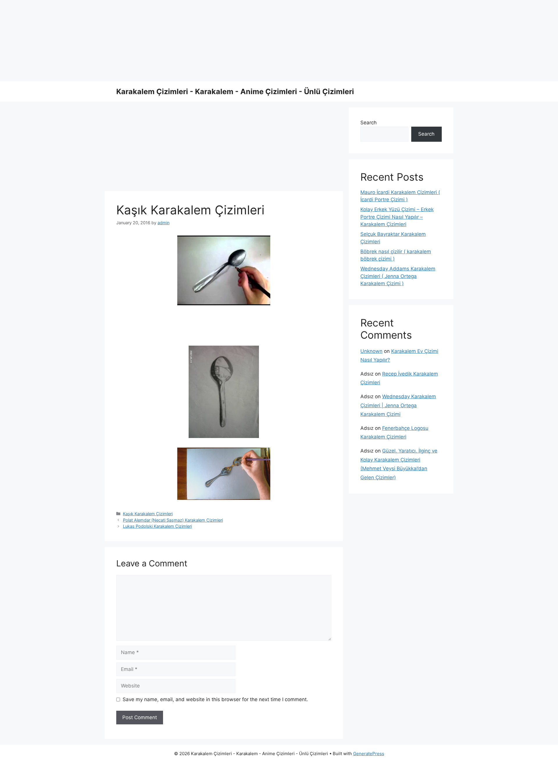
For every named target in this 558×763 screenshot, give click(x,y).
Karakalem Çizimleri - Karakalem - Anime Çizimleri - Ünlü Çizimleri (235, 91)
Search (368, 122)
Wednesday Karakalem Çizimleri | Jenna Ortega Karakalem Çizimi (398, 405)
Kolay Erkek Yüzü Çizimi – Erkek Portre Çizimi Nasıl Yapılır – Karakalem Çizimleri (397, 217)
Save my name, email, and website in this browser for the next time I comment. (215, 699)
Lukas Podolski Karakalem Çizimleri (157, 526)
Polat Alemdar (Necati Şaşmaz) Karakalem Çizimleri (173, 520)
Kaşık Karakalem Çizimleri (148, 513)
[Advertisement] (174, 40)
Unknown (371, 351)
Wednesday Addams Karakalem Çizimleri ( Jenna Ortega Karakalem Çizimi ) (397, 276)
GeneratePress (368, 753)
